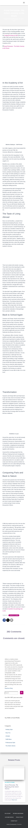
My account (8, 813)
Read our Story (9, 688)
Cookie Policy (14, 820)
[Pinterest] (7, 721)
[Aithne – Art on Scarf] (14, 3)
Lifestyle (8, 736)
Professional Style (10, 742)
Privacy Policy (19, 817)
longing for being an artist (11, 35)
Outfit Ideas (8, 739)
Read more (14, 799)
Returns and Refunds (18, 813)
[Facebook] (12, 721)
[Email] (15, 721)
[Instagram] (9, 721)
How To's (8, 732)
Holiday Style (9, 729)
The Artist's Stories (13, 615)
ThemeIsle (19, 824)
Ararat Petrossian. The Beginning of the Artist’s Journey (12, 786)
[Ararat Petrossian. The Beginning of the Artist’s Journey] (14, 773)
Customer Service (9, 817)
